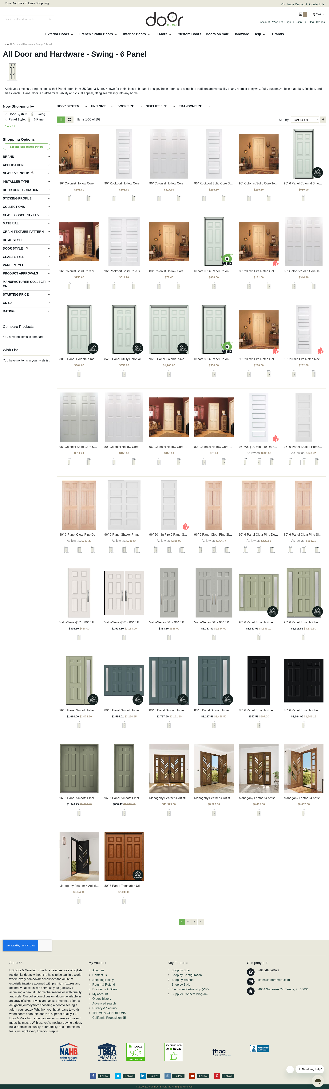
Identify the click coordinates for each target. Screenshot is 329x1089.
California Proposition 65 (109, 1017)
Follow (104, 1075)
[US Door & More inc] (164, 19)
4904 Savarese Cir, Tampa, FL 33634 (283, 989)
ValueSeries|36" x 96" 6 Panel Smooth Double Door (229, 622)
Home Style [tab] (13, 240)
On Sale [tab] (10, 303)
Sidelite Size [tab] (157, 106)
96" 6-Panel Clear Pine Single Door (218, 534)
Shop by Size (181, 970)
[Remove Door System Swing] (6, 114)
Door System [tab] (68, 106)
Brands (320, 21)
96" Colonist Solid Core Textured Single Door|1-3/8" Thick (278, 183)
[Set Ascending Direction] (323, 119)
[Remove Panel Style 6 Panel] (6, 120)
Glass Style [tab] (13, 256)
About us (98, 970)
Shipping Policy (103, 979)
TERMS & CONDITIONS (109, 1013)
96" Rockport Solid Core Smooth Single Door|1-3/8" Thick (233, 183)
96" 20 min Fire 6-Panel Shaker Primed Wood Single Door (188, 534)
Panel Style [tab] (13, 265)
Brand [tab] (8, 156)
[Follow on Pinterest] (217, 1076)
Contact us (99, 975)
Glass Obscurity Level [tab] (23, 215)
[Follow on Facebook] (93, 1076)
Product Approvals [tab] (20, 273)
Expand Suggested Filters (26, 146)
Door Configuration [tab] (20, 190)
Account (265, 21)
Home (6, 44)
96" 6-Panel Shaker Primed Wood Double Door (136, 534)
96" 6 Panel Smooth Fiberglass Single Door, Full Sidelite (97, 710)
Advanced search (104, 1003)
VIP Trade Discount (294, 4)
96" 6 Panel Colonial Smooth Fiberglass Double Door (185, 359)
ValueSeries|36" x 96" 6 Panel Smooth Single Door (183, 622)
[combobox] (28, 19)
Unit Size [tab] (99, 106)
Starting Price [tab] (16, 294)
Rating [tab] (8, 311)
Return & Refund (103, 984)
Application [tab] (13, 165)
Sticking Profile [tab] (17, 198)
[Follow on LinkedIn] (143, 1076)
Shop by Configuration (187, 975)
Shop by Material (183, 979)
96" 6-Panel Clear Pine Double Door (263, 534)
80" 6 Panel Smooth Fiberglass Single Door (268, 710)
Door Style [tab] (13, 248)
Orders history (101, 998)
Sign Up (301, 21)
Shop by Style (181, 984)
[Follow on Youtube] (192, 1076)
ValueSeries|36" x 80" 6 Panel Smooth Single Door (93, 622)
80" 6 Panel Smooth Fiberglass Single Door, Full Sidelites (188, 710)
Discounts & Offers (104, 989)
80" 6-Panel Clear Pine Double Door (84, 534)
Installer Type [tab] (16, 181)
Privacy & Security (104, 1008)
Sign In (290, 21)
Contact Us (316, 4)
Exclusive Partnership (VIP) (190, 989)
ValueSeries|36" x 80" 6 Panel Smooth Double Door (139, 622)
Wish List (277, 21)
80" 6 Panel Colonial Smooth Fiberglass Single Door (95, 359)
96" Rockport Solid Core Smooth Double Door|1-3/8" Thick (143, 271)
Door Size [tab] (126, 106)
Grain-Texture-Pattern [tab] (23, 231)
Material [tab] (11, 223)
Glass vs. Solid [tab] (16, 173)
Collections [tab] (14, 206)
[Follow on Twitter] (118, 1076)
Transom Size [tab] (191, 106)
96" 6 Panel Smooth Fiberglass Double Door (89, 798)
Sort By (284, 119)
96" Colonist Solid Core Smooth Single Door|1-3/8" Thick (97, 271)
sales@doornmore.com (274, 979)
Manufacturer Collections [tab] (24, 284)
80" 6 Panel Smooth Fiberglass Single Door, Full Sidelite (232, 710)
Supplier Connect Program (190, 994)
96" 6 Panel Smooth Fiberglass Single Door (133, 798)
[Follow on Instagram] (167, 1076)
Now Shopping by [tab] (18, 106)
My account (100, 994)
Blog (311, 21)
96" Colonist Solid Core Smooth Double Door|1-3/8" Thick (98, 446)
